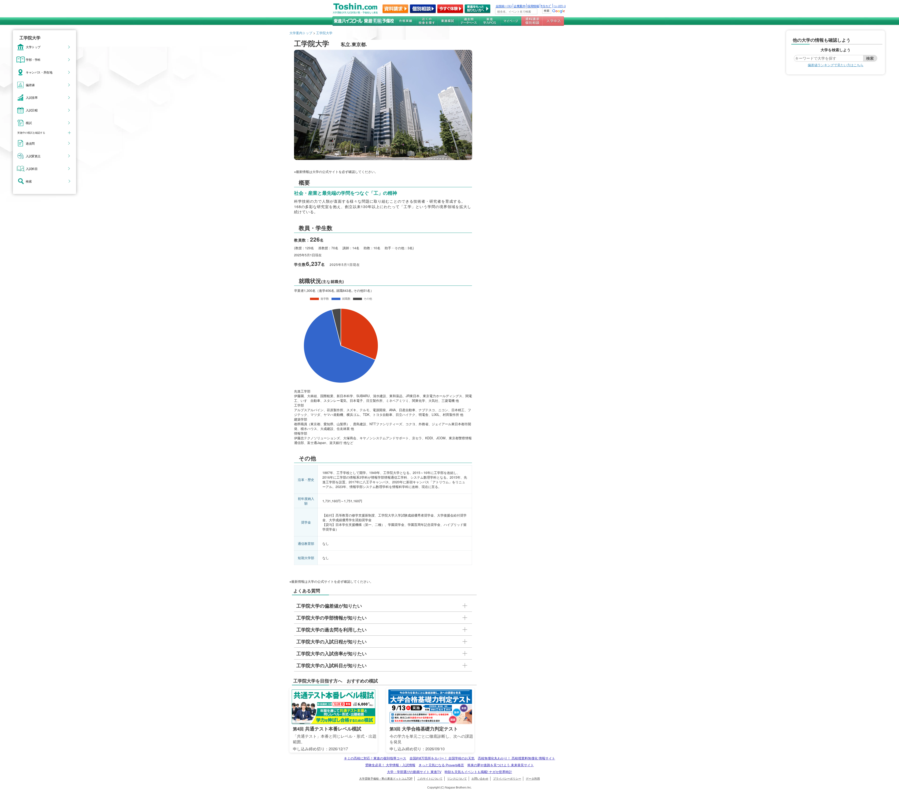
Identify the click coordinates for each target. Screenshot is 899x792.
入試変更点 (33, 156)
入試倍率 (31, 97)
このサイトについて (429, 778)
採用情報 (533, 6)
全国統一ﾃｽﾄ (504, 6)
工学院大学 (324, 32)
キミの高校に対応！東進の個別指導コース (375, 758)
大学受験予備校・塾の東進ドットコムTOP (386, 778)
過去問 (30, 143)
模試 (29, 123)
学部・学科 (33, 59)
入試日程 (31, 110)
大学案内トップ (300, 32)
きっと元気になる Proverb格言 (441, 765)
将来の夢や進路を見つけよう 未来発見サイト (500, 765)
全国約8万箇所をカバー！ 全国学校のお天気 (442, 758)
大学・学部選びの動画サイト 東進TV (414, 772)
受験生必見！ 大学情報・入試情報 (390, 765)
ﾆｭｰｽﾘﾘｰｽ (559, 6)
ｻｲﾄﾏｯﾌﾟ (546, 6)
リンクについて (457, 778)
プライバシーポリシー (507, 778)
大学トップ (33, 47)
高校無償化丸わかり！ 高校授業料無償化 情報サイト (516, 758)
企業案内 (519, 6)
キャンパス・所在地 (39, 72)
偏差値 (30, 85)
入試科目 (31, 168)
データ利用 (533, 778)
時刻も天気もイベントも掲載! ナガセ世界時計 (478, 772)
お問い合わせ (480, 778)
